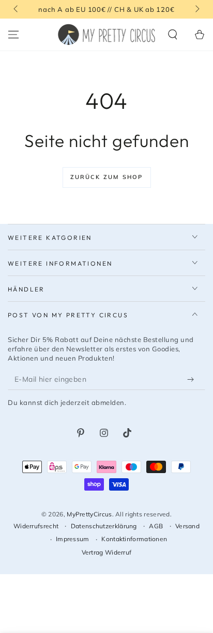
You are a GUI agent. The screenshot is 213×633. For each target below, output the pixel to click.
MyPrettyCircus (89, 514)
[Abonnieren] (192, 379)
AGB (156, 526)
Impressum (72, 539)
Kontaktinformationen (134, 539)
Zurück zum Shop (106, 177)
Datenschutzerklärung (104, 526)
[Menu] (13, 34)
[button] (172, 34)
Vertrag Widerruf (107, 552)
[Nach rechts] (196, 9)
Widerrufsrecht (35, 526)
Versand (187, 526)
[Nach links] (16, 9)
